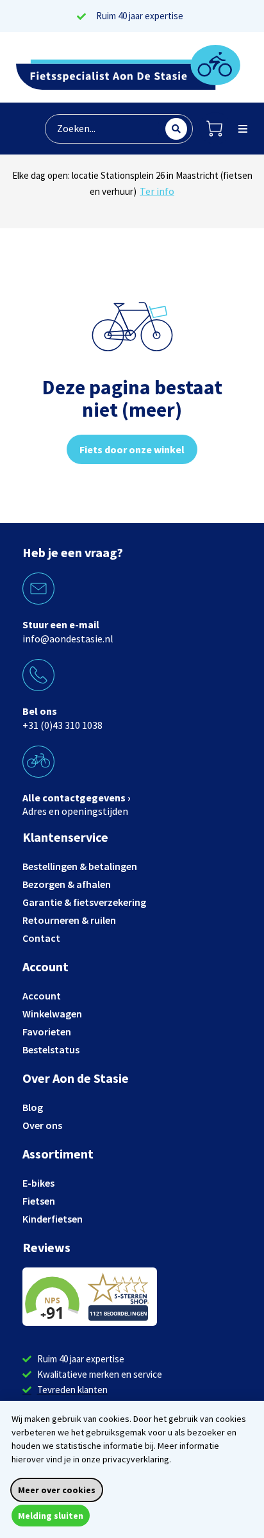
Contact (41, 938)
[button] (242, 128)
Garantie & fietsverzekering (84, 902)
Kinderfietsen (52, 1218)
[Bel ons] (38, 675)
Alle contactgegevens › (76, 797)
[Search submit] (176, 129)
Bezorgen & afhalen (66, 884)
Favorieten (46, 1031)
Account (41, 995)
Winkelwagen (52, 1013)
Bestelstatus (50, 1049)
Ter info (173, 207)
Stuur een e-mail (60, 624)
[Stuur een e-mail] (38, 589)
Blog (32, 1107)
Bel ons (39, 711)
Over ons (42, 1125)
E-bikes (38, 1182)
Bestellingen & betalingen (79, 866)
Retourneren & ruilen (69, 920)
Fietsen (38, 1200)
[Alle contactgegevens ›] (38, 762)
